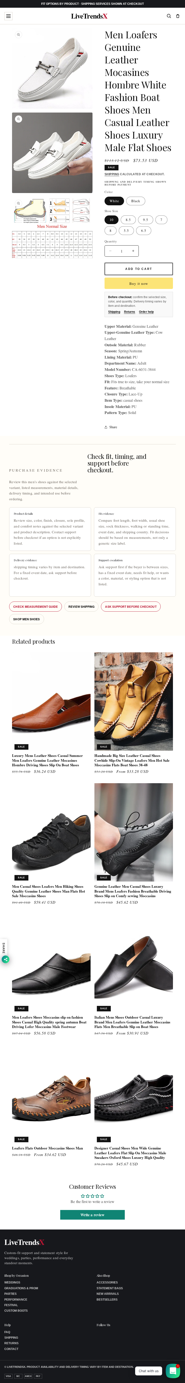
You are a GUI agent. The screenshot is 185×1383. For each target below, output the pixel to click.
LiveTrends (89, 16)
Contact (11, 1349)
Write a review (92, 1214)
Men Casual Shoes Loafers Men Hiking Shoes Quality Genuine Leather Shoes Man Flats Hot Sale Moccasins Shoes (48, 891)
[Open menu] (8, 16)
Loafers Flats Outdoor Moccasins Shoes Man (47, 1148)
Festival (11, 1305)
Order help (146, 312)
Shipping (112, 174)
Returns (129, 312)
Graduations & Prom (21, 1288)
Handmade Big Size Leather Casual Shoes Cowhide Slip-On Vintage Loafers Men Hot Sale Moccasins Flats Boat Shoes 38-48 (132, 760)
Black (135, 201)
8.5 (128, 219)
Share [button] (113, 427)
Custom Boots (16, 1310)
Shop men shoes (26, 619)
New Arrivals (108, 1294)
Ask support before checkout (130, 606)
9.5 (145, 219)
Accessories (107, 1282)
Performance (15, 1299)
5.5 (126, 230)
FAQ (7, 1332)
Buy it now (138, 283)
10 (111, 219)
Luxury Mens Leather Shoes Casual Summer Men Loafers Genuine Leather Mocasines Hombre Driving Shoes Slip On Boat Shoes (47, 760)
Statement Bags (110, 1288)
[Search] (169, 16)
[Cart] (178, 16)
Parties (10, 1294)
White (114, 201)
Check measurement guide (35, 606)
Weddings (12, 1282)
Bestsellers (107, 1299)
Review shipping (81, 606)
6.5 (143, 230)
